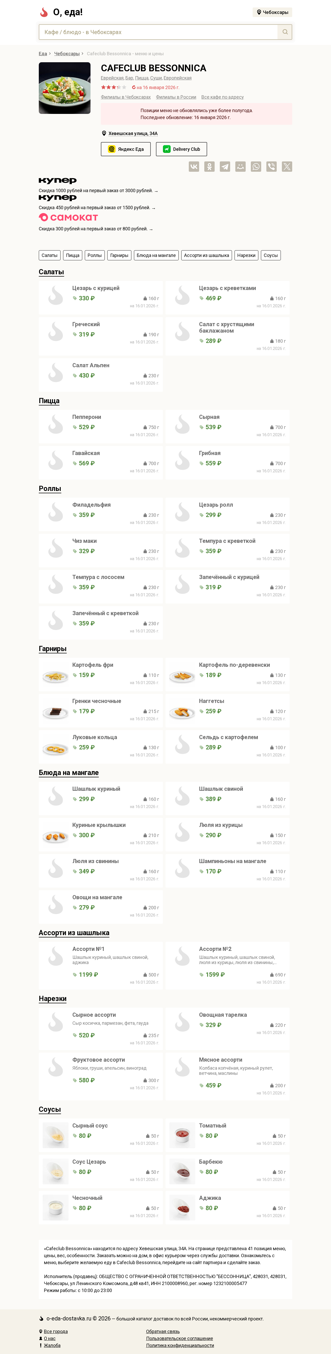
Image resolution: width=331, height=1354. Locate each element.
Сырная (209, 417)
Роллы (50, 488)
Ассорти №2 (215, 949)
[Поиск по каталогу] (284, 32)
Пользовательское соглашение (179, 1338)
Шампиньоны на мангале (232, 861)
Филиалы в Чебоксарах (126, 97)
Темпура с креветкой (227, 541)
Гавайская (86, 453)
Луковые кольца (94, 737)
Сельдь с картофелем (228, 737)
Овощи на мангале (97, 897)
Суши (156, 78)
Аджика (210, 1198)
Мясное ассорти (220, 1059)
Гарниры (53, 649)
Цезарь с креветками (227, 288)
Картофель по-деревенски (234, 665)
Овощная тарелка (223, 1015)
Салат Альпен (90, 365)
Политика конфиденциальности (180, 1345)
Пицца (141, 78)
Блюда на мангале (69, 773)
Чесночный (87, 1198)
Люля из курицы (221, 825)
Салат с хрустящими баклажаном (226, 327)
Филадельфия (91, 505)
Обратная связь (163, 1331)
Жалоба (52, 1345)
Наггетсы (211, 701)
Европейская (178, 78)
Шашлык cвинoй (221, 789)
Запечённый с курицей (229, 577)
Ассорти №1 (88, 949)
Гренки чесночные (96, 701)
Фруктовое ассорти (98, 1059)
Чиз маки (84, 541)
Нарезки (52, 999)
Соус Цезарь (89, 1162)
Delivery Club (186, 149)
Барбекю (211, 1162)
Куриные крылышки (99, 825)
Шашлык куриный (96, 789)
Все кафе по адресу (222, 97)
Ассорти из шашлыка (74, 933)
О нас (50, 1338)
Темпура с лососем (98, 577)
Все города (56, 1331)
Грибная (210, 453)
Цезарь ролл (216, 505)
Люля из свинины (95, 861)
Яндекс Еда (131, 149)
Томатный (212, 1125)
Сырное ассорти (94, 1015)
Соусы (50, 1109)
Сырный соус (90, 1125)
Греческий (86, 324)
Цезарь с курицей (95, 288)
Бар (129, 78)
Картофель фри (92, 665)
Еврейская (112, 78)
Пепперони (86, 417)
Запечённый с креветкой (105, 613)
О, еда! (68, 12)
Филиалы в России (176, 97)
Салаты (51, 272)
